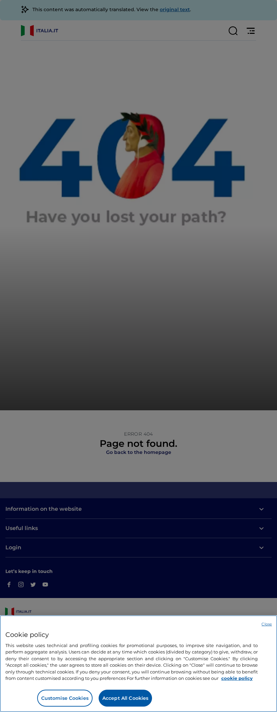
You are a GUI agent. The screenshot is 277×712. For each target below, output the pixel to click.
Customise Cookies (65, 698)
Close (266, 624)
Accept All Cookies (125, 698)
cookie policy (237, 678)
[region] (138, 663)
